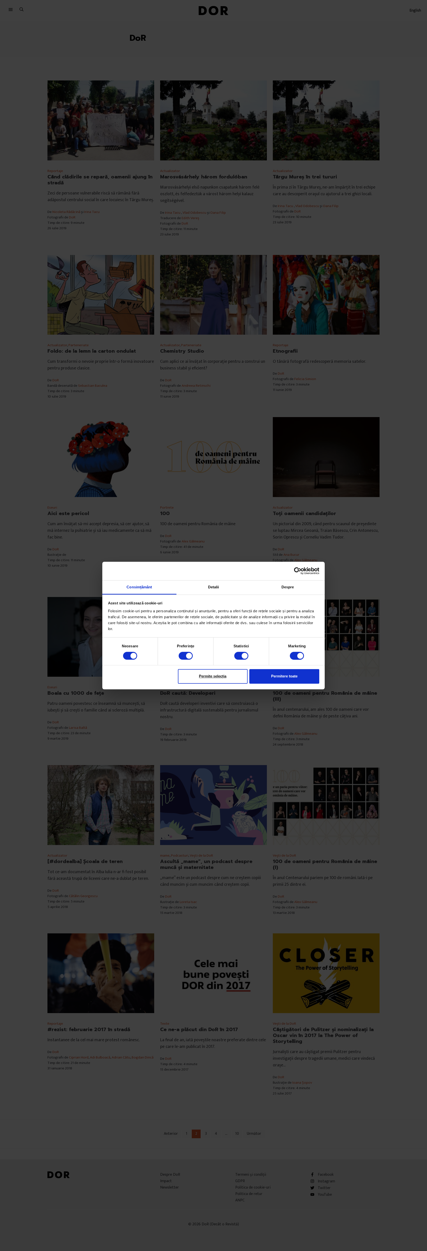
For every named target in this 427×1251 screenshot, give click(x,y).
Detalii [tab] (213, 587)
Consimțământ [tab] (139, 587)
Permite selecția (212, 676)
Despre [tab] (287, 587)
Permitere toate (284, 676)
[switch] (186, 656)
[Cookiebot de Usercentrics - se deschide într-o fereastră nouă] (297, 571)
